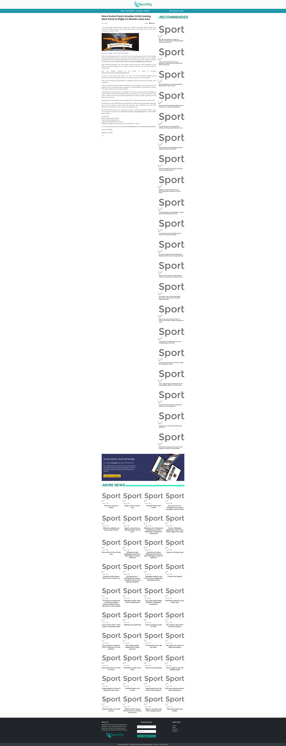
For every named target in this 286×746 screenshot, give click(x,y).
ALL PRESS (139, 11)
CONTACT (146, 11)
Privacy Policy (164, 744)
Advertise (175, 729)
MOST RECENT (130, 11)
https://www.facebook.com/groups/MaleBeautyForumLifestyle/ (134, 61)
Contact (174, 731)
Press (173, 727)
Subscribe (146, 736)
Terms (156, 744)
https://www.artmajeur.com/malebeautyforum (133, 111)
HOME (122, 11)
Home (174, 725)
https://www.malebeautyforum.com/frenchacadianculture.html (138, 126)
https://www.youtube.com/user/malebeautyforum (115, 73)
